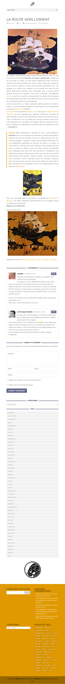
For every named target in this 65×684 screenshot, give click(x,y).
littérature (11, 477)
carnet (10, 429)
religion (54, 259)
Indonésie (11, 461)
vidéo (10, 539)
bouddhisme (12, 425)
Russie (10, 523)
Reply (54, 273)
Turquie (11, 533)
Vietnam (11, 543)
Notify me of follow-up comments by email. (25, 380)
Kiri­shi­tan (19, 109)
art (9, 422)
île (9, 556)
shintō (9, 96)
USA (10, 536)
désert (10, 435)
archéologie (11, 419)
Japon (32, 259)
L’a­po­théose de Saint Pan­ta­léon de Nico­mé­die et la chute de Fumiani (46, 611)
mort (10, 487)
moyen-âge (11, 490)
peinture (11, 503)
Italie (10, 471)
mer (10, 484)
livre (10, 481)
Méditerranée (12, 497)
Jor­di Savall (11, 111)
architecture (12, 416)
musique (38, 259)
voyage (11, 546)
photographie (12, 507)
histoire (11, 451)
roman (11, 517)
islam (10, 464)
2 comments (44, 23)
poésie (10, 510)
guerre (10, 448)
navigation (46, 259)
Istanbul (11, 468)
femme (10, 442)
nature (10, 500)
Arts (19, 23)
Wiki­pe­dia (20, 166)
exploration (25, 259)
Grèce (10, 445)
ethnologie (11, 438)
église (10, 552)
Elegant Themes (21, 679)
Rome (10, 520)
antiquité (11, 412)
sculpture (11, 526)
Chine (10, 432)
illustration (11, 455)
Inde (10, 458)
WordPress (38, 679)
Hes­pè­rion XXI (31, 111)
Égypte (10, 549)
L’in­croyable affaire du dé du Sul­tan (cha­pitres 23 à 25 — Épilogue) (47, 600)
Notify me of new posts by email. (21, 385)
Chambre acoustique (30, 23)
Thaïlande (11, 529)
